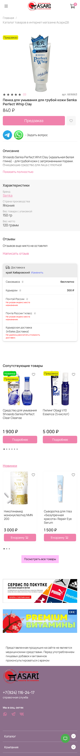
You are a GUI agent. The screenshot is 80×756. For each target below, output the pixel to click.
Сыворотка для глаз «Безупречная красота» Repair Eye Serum (58, 517)
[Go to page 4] (11, 449)
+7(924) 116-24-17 (19, 692)
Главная (8, 18)
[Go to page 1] (4, 449)
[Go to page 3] (9, 449)
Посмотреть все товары (40, 559)
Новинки (10, 465)
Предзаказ (33, 120)
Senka (7, 195)
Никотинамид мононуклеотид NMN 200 (18, 515)
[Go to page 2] (6, 449)
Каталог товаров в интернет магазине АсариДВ (36, 22)
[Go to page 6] (17, 449)
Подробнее (20, 439)
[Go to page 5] (14, 449)
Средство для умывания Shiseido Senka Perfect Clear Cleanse (20, 414)
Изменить (37, 272)
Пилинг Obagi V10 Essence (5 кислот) (56, 412)
